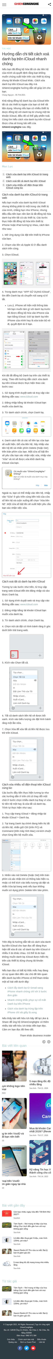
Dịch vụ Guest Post (28, 1331)
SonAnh (17, 1207)
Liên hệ (42, 1331)
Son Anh (7, 1088)
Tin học (6, 49)
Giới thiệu (11, 1328)
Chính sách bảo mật (26, 1328)
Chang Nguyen (8, 95)
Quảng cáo (12, 1331)
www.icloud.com (29, 396)
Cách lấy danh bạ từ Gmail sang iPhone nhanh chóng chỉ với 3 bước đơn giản (27, 991)
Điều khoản (41, 1328)
